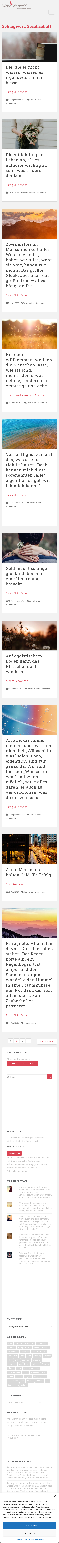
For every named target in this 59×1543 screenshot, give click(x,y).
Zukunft (24, 1385)
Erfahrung (11, 1347)
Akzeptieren (29, 1525)
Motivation (12, 1364)
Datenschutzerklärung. (17, 1171)
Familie (28, 1347)
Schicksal (45, 1364)
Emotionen (29, 1343)
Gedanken (25, 1351)
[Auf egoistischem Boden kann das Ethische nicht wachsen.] (29, 635)
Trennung (35, 1372)
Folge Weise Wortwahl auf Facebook (23, 1436)
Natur (26, 1364)
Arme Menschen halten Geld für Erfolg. (29, 872)
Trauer (25, 1372)
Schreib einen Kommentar (34, 192)
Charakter (19, 1343)
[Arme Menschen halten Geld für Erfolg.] (29, 849)
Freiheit (37, 1347)
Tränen (10, 1376)
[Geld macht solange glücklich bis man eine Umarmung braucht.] (29, 548)
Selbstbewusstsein (31, 1368)
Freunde (45, 1347)
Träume (19, 1376)
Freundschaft (13, 1351)
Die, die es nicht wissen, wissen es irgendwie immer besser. (24, 74)
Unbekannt (28, 1425)
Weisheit (30, 1380)
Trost (43, 1372)
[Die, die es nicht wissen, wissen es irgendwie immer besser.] (29, 47)
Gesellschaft (12, 1356)
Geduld (35, 1351)
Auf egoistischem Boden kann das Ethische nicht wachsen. (24, 663)
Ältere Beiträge (46, 1042)
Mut (20, 1364)
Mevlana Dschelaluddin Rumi (20, 1422)
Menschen (37, 1360)
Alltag (10, 1343)
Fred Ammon (14, 884)
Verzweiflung (13, 1380)
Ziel (47, 1380)
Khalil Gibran (12, 1418)
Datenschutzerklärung (25, 1539)
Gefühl (43, 1351)
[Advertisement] (28, 1104)
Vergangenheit (40, 1376)
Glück (22, 1356)
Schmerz (11, 1368)
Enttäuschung (42, 1343)
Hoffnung (37, 1356)
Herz (29, 1356)
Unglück (28, 1376)
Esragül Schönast (17, 92)
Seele (19, 1368)
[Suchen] (49, 1076)
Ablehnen (29, 1533)
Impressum (39, 1539)
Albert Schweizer (17, 681)
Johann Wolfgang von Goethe (25, 395)
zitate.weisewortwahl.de (22, 1063)
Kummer (47, 1356)
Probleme (36, 1364)
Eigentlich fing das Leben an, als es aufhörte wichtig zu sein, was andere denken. (26, 165)
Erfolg (20, 1347)
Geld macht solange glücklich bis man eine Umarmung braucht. (26, 576)
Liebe (17, 1360)
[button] (54, 1496)
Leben (10, 1360)
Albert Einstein (40, 1422)
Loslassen (26, 1360)
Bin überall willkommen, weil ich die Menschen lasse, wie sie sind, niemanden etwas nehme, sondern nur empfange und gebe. (29, 370)
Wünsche (39, 1380)
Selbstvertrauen (14, 1372)
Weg (22, 1380)
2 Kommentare (30, 1023)
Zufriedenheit (13, 1385)
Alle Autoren (15, 1395)
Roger (13, 1483)
